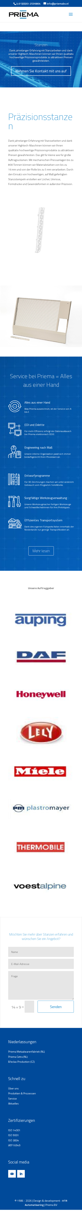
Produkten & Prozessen (22, 1093)
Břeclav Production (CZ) (21, 1062)
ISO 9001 (13, 1135)
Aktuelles (13, 1103)
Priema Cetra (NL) (18, 1057)
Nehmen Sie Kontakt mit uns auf (41, 71)
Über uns (13, 1088)
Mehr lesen (41, 551)
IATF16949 (14, 1145)
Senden (56, 1007)
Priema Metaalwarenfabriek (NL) (26, 1052)
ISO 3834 (13, 1140)
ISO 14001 (14, 1130)
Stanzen (41, 45)
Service (12, 1098)
